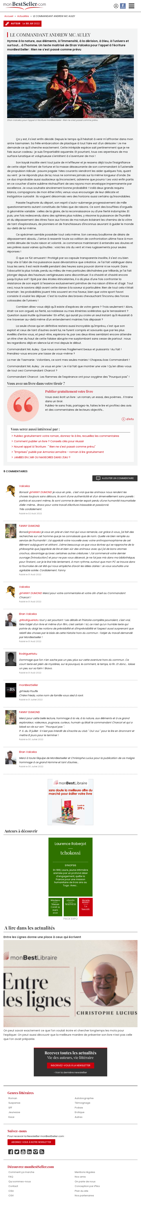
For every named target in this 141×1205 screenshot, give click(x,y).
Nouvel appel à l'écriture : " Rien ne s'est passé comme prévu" (54, 446)
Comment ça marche (21, 1172)
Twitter (17, 1152)
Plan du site (81, 1191)
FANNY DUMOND (29, 526)
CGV (11, 1195)
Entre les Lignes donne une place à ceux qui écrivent (42, 937)
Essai (11, 1117)
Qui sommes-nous (19, 1181)
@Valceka (34, 532)
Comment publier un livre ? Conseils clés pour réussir (49, 441)
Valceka (24, 486)
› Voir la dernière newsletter (70, 1072)
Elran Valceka (28, 614)
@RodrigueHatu (29, 620)
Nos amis (80, 1176)
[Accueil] (24, 6)
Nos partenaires (84, 1195)
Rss (42, 1152)
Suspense (14, 1103)
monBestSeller (28, 685)
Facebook (10, 1152)
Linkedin (29, 1152)
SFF (10, 1107)
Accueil (8, 16)
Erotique (79, 1112)
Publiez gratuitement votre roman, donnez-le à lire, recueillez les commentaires (66, 436)
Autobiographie (84, 1098)
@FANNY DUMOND (40, 492)
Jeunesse (14, 1112)
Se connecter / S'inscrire (116, 6)
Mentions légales (85, 1172)
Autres (78, 1117)
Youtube (23, 1152)
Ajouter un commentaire (118, 478)
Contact (13, 1186)
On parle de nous (85, 1181)
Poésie (79, 1107)
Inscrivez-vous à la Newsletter (70, 1065)
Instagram (35, 1152)
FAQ (10, 1176)
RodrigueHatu (28, 654)
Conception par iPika (87, 1186)
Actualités (23, 16)
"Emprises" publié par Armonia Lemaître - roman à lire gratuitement (59, 452)
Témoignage (82, 1103)
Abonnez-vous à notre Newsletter (31, 1142)
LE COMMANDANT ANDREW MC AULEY (54, 16)
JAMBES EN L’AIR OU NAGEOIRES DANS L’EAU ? (42, 457)
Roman (12, 1098)
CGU (11, 1191)
